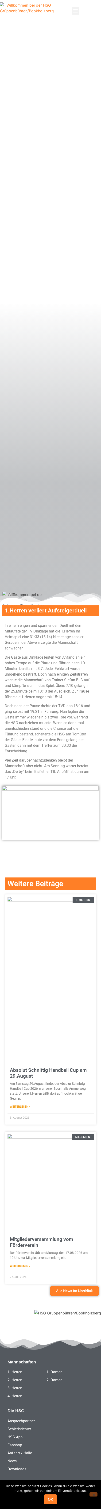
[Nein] (93, 1494)
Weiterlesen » (20, 1106)
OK (50, 1499)
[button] (75, 11)
